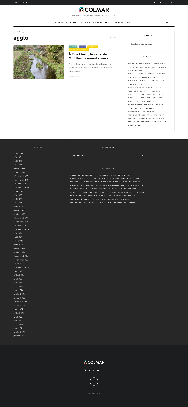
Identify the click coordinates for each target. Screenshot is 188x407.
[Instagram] (166, 2)
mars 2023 (18, 290)
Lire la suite (74, 77)
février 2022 (19, 332)
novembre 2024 (20, 222)
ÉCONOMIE (71, 23)
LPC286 (142, 98)
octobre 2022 (19, 305)
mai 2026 (17, 161)
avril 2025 (18, 203)
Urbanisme (146, 118)
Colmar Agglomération (141, 74)
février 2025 (19, 210)
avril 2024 (18, 241)
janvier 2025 (19, 214)
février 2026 (19, 168)
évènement (134, 125)
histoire (133, 80)
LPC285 (132, 98)
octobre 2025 (19, 184)
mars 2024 (18, 245)
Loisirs (156, 91)
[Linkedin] (172, 2)
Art (148, 67)
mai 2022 (17, 320)
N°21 (138, 108)
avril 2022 (18, 324)
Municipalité (135, 104)
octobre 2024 (19, 226)
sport (146, 115)
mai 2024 (17, 237)
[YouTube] (98, 370)
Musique (149, 104)
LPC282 (142, 94)
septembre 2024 (21, 229)
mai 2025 (17, 199)
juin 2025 (17, 195)
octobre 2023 (19, 263)
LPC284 (161, 94)
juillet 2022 (18, 313)
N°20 (131, 108)
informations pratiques (154, 80)
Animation (160, 63)
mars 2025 (18, 206)
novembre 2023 (20, 260)
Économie (134, 122)
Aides (131, 63)
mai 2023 (17, 282)
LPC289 (132, 101)
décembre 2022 (20, 301)
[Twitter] (160, 2)
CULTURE (97, 23)
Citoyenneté (135, 70)
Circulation (159, 67)
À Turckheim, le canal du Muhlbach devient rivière (88, 56)
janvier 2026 (19, 172)
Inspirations (135, 84)
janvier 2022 (19, 336)
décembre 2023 (20, 256)
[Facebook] (154, 2)
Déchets (133, 77)
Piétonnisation (137, 111)
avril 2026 (18, 165)
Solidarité (134, 115)
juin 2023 (17, 279)
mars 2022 (18, 328)
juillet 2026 (18, 153)
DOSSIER (84, 23)
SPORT (108, 23)
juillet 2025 (18, 191)
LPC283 (151, 94)
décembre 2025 (20, 176)
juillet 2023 (18, 275)
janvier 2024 (19, 252)
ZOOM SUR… (160, 118)
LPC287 (151, 98)
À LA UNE (59, 23)
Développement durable (78, 50)
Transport (158, 115)
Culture (161, 74)
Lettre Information (139, 91)
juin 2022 (17, 317)
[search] (143, 155)
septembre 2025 (21, 187)
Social (151, 111)
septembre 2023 (21, 267)
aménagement (144, 63)
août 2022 (18, 309)
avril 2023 (18, 286)
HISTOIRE (119, 23)
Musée (160, 104)
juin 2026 (17, 157)
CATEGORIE (93, 47)
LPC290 (142, 101)
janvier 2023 (19, 298)
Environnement (149, 77)
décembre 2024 (20, 218)
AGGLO (130, 23)
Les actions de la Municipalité (145, 87)
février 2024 (19, 248)
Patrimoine (150, 108)
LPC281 (132, 94)
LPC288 (161, 98)
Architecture (136, 67)
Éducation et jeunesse (154, 122)
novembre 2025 (20, 180)
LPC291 (151, 101)
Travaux (133, 118)
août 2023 (18, 271)
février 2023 (19, 294)
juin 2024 (17, 233)
